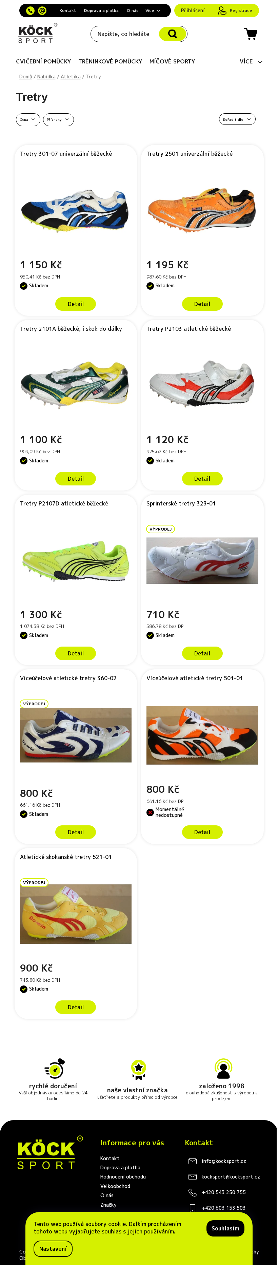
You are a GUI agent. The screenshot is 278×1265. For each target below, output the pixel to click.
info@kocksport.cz (224, 1161)
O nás (133, 10)
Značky (108, 1205)
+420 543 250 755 (224, 1192)
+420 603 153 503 (224, 1208)
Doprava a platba (101, 10)
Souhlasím (225, 1228)
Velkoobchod (115, 1186)
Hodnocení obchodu (123, 1176)
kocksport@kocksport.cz (231, 1176)
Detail (76, 304)
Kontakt (68, 10)
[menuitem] (44, 61)
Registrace (241, 10)
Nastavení (53, 1248)
